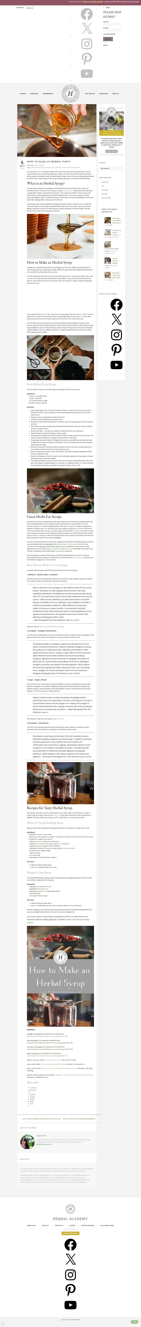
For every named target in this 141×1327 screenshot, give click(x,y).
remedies (58, 167)
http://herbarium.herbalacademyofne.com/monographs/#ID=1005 (50, 1043)
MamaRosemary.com (44, 1144)
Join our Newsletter (70, 1233)
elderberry (84, 524)
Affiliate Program (87, 1225)
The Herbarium (48, 93)
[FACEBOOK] (86, 21)
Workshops (34, 93)
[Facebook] (116, 311)
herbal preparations (38, 167)
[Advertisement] (60, 299)
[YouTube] (116, 372)
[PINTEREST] (86, 65)
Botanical (105, 182)
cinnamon (76, 531)
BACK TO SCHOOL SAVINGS (93, 2)
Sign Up (106, 45)
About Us (115, 93)
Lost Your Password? (109, 34)
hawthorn (41, 891)
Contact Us (29, 8)
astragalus (71, 526)
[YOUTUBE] (86, 80)
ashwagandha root (44, 886)
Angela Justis (39, 165)
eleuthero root (43, 889)
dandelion (35, 535)
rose (45, 528)
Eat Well (104, 194)
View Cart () (20, 7)
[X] (86, 35)
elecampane (60, 551)
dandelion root (65, 549)
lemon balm (63, 544)
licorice (40, 841)
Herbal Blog (31, 1225)
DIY (103, 186)
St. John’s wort (72, 544)
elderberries (42, 844)
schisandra (80, 528)
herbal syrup (50, 167)
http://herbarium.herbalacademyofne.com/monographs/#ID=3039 (50, 1049)
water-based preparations (71, 167)
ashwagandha (32, 546)
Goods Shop (103, 93)
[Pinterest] (116, 356)
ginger (49, 549)
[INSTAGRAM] (86, 50)
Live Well (105, 190)
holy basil (81, 544)
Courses (23, 93)
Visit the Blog (90, 93)
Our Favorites (106, 198)
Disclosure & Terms (107, 1225)
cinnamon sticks (69, 848)
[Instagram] (116, 341)
